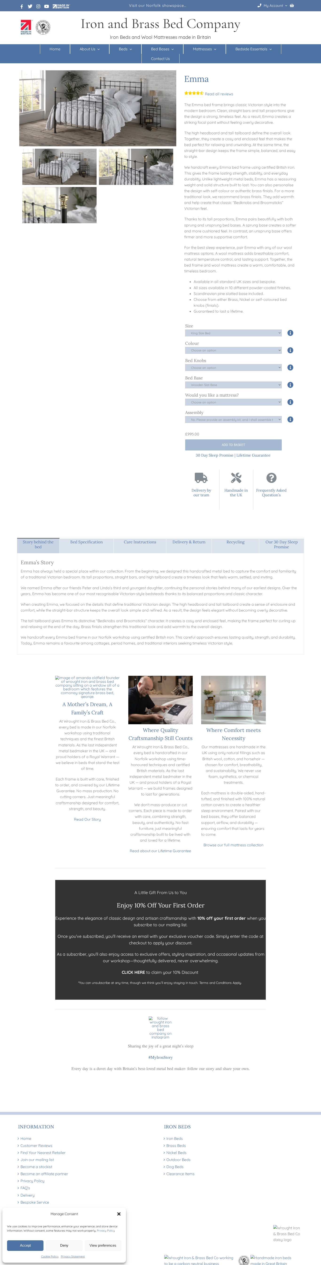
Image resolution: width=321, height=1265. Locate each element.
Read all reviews (218, 93)
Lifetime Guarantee (253, 455)
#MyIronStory (161, 1057)
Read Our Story (87, 819)
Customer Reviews (36, 1145)
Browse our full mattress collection (233, 845)
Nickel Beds (176, 1152)
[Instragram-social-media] (160, 1018)
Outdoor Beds (178, 1159)
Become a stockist (36, 1166)
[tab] (38, 545)
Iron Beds (174, 1138)
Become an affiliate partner (44, 1173)
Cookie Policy (50, 1256)
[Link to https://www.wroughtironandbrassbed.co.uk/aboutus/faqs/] (271, 478)
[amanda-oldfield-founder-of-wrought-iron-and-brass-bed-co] (87, 677)
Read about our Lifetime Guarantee (160, 850)
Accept (25, 1245)
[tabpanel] (160, 604)
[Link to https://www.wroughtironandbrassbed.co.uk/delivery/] (201, 478)
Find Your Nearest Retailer (43, 1152)
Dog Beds (175, 1166)
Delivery (27, 1195)
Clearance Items (180, 1173)
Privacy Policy (106, 1230)
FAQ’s (25, 1187)
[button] (119, 1214)
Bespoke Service (34, 1202)
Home (25, 1138)
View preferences (103, 1245)
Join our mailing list (37, 1159)
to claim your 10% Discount (161, 972)
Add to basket (233, 445)
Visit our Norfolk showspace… (157, 5)
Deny (64, 1245)
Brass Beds (176, 1145)
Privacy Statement (73, 1256)
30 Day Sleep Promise (215, 455)
